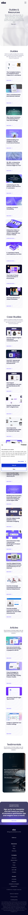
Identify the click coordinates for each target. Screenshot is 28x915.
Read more (13, 24)
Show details (21, 461)
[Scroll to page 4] (16, 796)
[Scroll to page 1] (12, 796)
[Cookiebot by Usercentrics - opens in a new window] (21, 445)
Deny (14, 469)
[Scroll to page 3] (14, 796)
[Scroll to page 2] (13, 796)
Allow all (14, 465)
